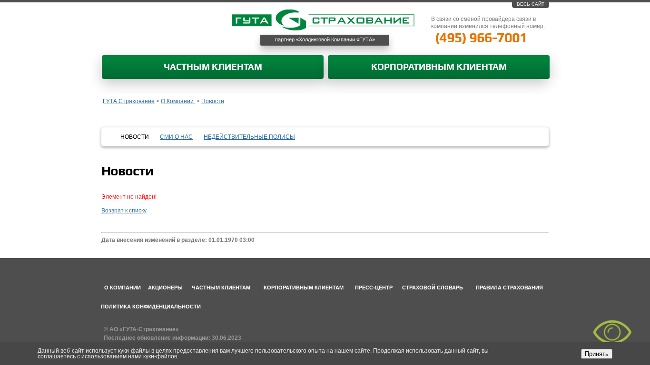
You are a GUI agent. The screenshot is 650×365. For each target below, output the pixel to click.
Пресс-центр (374, 287)
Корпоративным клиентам (439, 67)
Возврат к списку (124, 210)
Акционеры (165, 287)
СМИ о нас (176, 137)
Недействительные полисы (249, 137)
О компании (122, 287)
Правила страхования (509, 287)
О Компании (178, 101)
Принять (597, 353)
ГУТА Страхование (129, 101)
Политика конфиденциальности (151, 306)
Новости (212, 101)
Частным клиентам (213, 67)
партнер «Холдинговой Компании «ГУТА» (325, 39)
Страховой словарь (432, 287)
